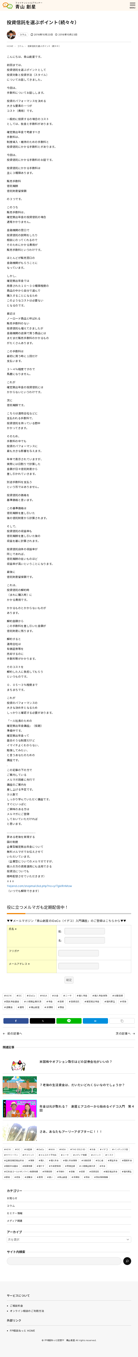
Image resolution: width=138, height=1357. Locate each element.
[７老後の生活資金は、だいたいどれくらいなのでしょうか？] (20, 1085)
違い (51, 1177)
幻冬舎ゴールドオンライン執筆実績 (22, 1171)
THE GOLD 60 (78, 1149)
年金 (50, 1001)
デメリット (29, 1155)
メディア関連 (14, 1220)
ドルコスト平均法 (48, 1155)
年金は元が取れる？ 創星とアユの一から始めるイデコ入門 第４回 (87, 1108)
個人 (42, 1160)
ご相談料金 (16, 1305)
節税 (8, 1177)
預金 (62, 1007)
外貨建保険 (56, 1166)
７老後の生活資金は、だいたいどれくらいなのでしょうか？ (82, 1085)
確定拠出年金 (93, 1001)
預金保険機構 (102, 1177)
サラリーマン (12, 1155)
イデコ (105, 1149)
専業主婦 (71, 1166)
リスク (110, 1155)
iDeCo (32, 995)
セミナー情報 (15, 1213)
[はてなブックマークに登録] (95, 1021)
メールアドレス (19, 963)
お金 (56, 995)
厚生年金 (114, 1160)
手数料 (61, 1171)
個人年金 (83, 995)
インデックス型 (121, 1149)
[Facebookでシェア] (16, 1021)
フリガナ (14, 950)
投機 (73, 1171)
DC (20, 995)
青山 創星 (25, 6)
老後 (124, 1001)
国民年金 (128, 1160)
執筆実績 (28, 1166)
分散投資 (118, 995)
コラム (23, 34)
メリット (97, 1155)
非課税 (50, 1007)
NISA (44, 995)
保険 (32, 1160)
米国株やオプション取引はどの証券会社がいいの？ (76, 1062)
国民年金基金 (12, 1001)
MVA (52, 1149)
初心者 (100, 1160)
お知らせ (12, 1198)
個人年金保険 (100, 995)
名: (60, 940)
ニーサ (68, 995)
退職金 (9, 1007)
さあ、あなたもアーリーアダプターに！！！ (71, 1132)
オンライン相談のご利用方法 (27, 1310)
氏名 (13, 928)
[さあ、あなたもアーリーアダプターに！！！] (20, 1132)
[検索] (127, 1261)
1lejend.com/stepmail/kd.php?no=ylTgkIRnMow (39, 886)
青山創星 (35, 1007)
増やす (41, 1166)
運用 (22, 1007)
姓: (60, 931)
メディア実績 (81, 1155)
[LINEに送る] (69, 1021)
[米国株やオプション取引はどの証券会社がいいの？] (20, 1062)
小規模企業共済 (33, 1001)
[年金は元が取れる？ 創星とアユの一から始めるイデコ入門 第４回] (20, 1109)
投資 (61, 1001)
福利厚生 (110, 1001)
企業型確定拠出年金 (15, 1160)
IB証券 (29, 1149)
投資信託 (75, 1001)
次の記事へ (123, 1033)
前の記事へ (14, 1033)
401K (9, 995)
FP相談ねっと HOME (22, 1330)
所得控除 (48, 1171)
